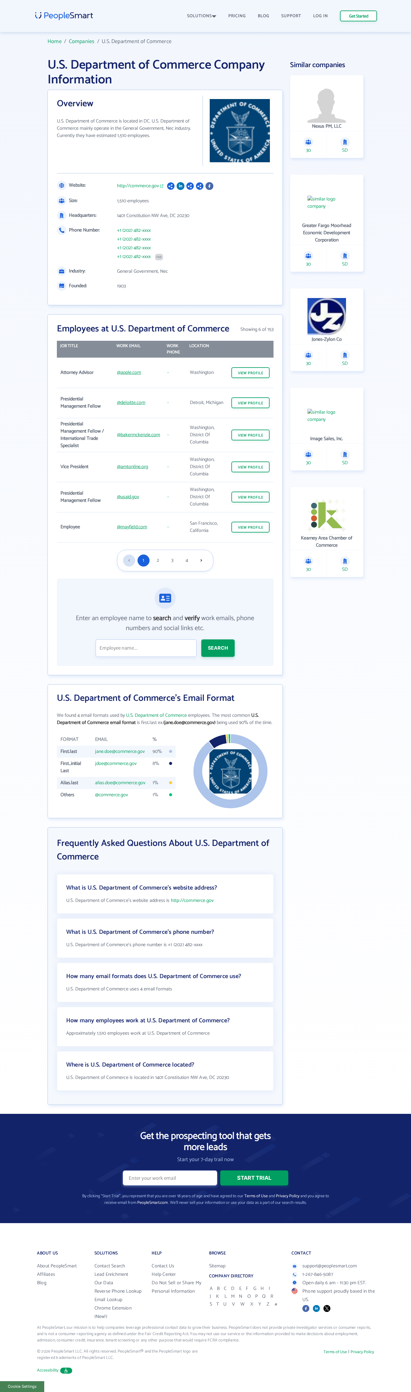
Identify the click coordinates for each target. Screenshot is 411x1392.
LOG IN (320, 16)
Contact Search (109, 1266)
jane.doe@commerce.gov (120, 751)
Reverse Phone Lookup (118, 1291)
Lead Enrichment (111, 1274)
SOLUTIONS (199, 16)
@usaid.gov (128, 497)
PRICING (237, 16)
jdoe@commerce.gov (116, 764)
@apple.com (129, 372)
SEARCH (218, 648)
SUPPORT (291, 16)
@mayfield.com (132, 527)
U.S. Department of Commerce (156, 715)
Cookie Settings (22, 1386)
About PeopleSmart (57, 1266)
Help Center (164, 1274)
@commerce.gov (111, 795)
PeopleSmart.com (152, 1202)
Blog (41, 1283)
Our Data (103, 1283)
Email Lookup (108, 1300)
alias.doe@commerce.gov (120, 783)
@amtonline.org (132, 467)
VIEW (250, 373)
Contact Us (163, 1266)
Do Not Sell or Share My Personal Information (176, 1287)
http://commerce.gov (138, 186)
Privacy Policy (287, 1196)
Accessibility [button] (48, 1370)
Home (55, 41)
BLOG (263, 16)
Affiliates (46, 1274)
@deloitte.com (131, 403)
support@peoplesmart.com (329, 1266)
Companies (82, 41)
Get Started (358, 16)
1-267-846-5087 (317, 1274)
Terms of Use (256, 1196)
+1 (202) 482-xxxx (134, 230)
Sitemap (217, 1266)
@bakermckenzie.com (138, 435)
